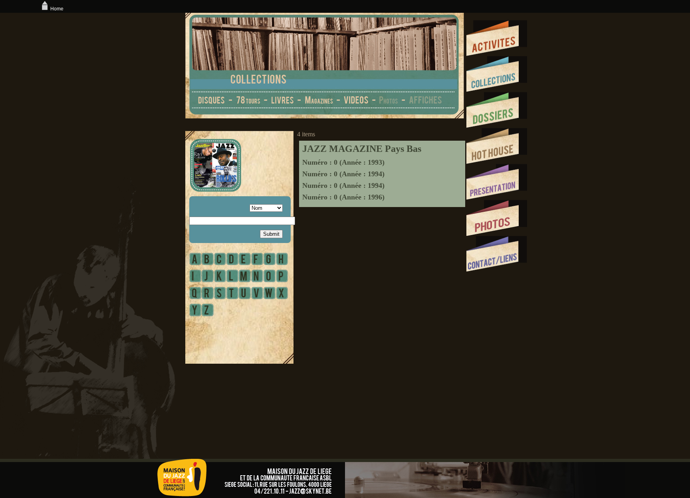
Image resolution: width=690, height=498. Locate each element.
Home (56, 9)
